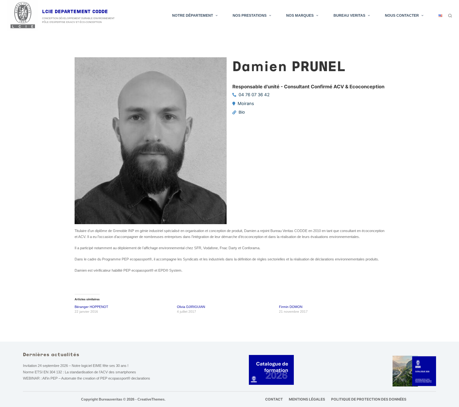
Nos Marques (300, 15)
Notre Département (192, 15)
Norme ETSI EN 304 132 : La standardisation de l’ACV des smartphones (79, 372)
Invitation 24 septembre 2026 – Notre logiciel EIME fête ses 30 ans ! (75, 366)
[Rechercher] (450, 15)
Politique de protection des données (368, 399)
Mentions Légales (307, 399)
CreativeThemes (150, 399)
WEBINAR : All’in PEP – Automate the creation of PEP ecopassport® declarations (86, 378)
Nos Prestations (250, 15)
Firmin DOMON (290, 307)
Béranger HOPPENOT (91, 307)
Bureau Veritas (349, 15)
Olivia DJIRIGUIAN (191, 307)
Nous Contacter (402, 15)
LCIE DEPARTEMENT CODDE (75, 12)
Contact (274, 399)
